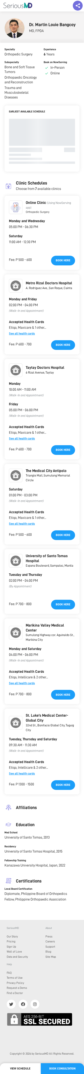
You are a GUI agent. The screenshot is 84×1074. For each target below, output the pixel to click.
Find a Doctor (15, 993)
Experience (50, 49)
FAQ (9, 972)
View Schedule (20, 1068)
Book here (63, 260)
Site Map (50, 956)
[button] (15, 207)
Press (48, 936)
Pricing (11, 941)
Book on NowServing (55, 62)
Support (50, 946)
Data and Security (17, 956)
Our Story (12, 936)
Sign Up (11, 946)
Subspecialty (11, 62)
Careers (50, 941)
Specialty (9, 49)
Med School (10, 832)
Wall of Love (14, 951)
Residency (10, 846)
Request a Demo (17, 987)
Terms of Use (15, 977)
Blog (48, 951)
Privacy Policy (15, 982)
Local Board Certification (18, 888)
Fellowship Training (15, 860)
